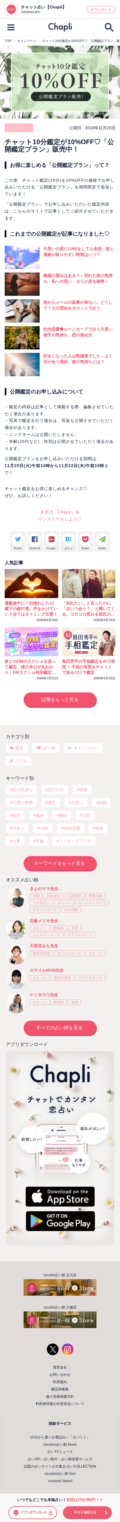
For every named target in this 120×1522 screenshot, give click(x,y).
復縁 (40, 815)
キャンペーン (19, 127)
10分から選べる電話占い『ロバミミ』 (60, 1437)
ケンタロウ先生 (44, 994)
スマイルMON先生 (47, 970)
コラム (21, 761)
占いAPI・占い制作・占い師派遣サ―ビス (60, 1459)
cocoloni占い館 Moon (60, 1445)
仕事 (16, 841)
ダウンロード (101, 10)
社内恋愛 (72, 828)
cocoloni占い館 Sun (60, 1474)
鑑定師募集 (60, 1389)
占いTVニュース (60, 1452)
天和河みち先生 (44, 945)
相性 (16, 815)
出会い (18, 828)
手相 (74, 928)
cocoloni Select (60, 1481)
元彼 (86, 815)
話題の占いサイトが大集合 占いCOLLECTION (60, 1466)
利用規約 (60, 1382)
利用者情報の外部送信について (60, 1404)
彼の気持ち (22, 789)
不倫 (40, 841)
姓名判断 (71, 910)
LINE (44, 828)
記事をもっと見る (60, 699)
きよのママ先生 (44, 888)
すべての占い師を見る (59, 1027)
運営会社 (60, 1367)
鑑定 (19, 748)
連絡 (63, 815)
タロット (64, 903)
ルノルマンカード (92, 903)
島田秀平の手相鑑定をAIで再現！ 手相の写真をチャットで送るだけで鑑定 (88, 667)
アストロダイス (90, 978)
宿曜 (36, 896)
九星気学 (75, 896)
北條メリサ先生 (44, 920)
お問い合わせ (60, 1375)
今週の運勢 (22, 802)
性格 (99, 828)
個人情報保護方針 (60, 1396)
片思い (77, 802)
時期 (83, 789)
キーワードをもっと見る (59, 863)
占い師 (49, 748)
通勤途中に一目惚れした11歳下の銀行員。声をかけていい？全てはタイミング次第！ (31, 608)
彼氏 (52, 802)
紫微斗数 (96, 896)
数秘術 (59, 928)
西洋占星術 (41, 953)
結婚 (102, 802)
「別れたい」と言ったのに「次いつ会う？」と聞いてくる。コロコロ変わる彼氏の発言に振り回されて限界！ (88, 609)
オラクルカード (45, 910)
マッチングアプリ (75, 841)
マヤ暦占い (41, 903)
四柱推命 (54, 896)
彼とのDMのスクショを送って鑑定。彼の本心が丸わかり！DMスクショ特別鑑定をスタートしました (30, 667)
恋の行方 (56, 789)
